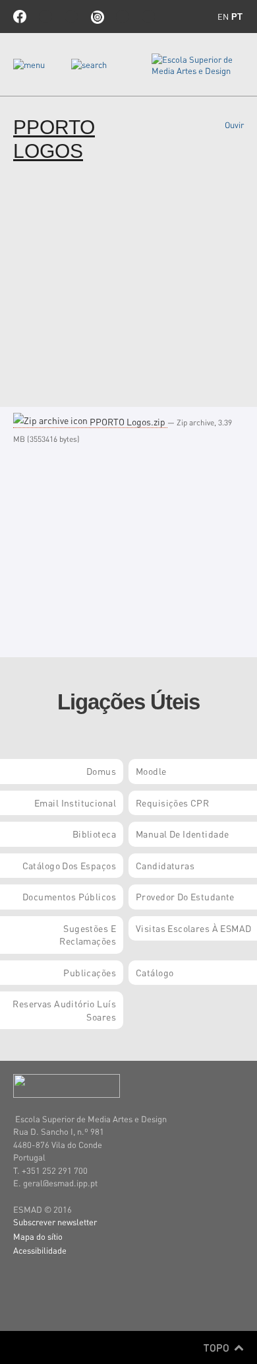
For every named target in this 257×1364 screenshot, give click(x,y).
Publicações (89, 972)
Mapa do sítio (38, 1236)
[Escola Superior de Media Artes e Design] (198, 65)
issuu (96, 16)
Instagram (148, 16)
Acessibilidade (40, 1250)
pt (237, 17)
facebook (19, 16)
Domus (101, 771)
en (223, 16)
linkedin (122, 16)
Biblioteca (94, 834)
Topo (218, 1347)
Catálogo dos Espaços (69, 865)
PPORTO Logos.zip (127, 421)
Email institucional (75, 802)
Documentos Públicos (69, 896)
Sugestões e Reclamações (87, 934)
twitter (45, 16)
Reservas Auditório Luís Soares (64, 1010)
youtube (71, 16)
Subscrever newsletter (55, 1221)
